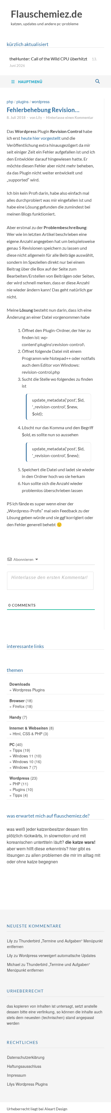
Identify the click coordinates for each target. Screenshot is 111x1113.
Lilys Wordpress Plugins (27, 1084)
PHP (10, 101)
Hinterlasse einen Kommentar (69, 117)
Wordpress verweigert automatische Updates (57, 955)
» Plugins (17, 789)
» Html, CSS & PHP (25, 733)
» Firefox (17, 706)
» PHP (14, 783)
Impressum (16, 1075)
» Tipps (15, 750)
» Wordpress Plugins (27, 689)
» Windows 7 (20, 767)
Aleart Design (55, 1109)
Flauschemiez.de (46, 14)
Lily (39, 117)
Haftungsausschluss (24, 1066)
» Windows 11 (21, 756)
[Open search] (97, 81)
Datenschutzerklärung (25, 1057)
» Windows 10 (21, 761)
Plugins (22, 101)
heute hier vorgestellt (41, 138)
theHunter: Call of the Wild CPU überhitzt (48, 58)
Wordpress (41, 101)
